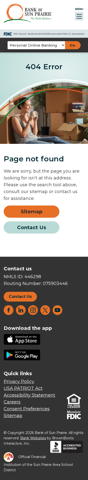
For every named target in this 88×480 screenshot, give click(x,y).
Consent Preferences (27, 408)
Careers (12, 402)
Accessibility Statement (29, 395)
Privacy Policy (19, 381)
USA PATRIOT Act (23, 388)
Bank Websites (33, 438)
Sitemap (32, 212)
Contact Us (31, 227)
